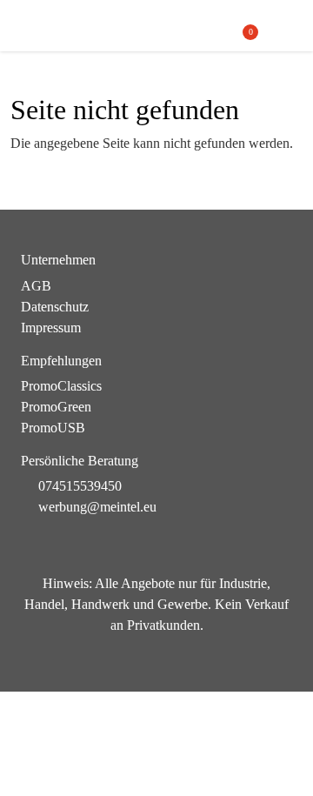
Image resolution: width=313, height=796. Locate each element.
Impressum (51, 327)
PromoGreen (56, 406)
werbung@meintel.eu (97, 506)
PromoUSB (53, 427)
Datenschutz (55, 306)
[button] (284, 26)
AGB (36, 285)
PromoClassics (61, 385)
